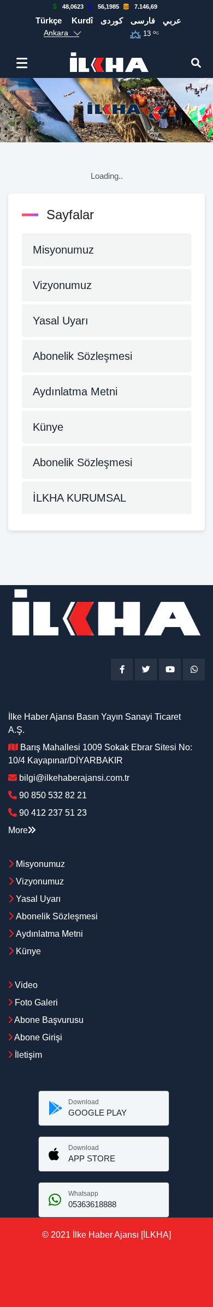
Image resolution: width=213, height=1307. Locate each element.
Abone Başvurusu (48, 1020)
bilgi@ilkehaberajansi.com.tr (74, 777)
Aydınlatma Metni (75, 391)
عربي (172, 20)
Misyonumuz (63, 250)
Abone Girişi (37, 1037)
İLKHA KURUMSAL (79, 498)
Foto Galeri (35, 1002)
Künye (48, 427)
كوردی (111, 20)
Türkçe (49, 20)
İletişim (27, 1054)
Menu (24, 62)
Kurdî (82, 20)
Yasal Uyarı (60, 321)
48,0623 (73, 6)
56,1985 (108, 6)
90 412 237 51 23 (53, 812)
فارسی (143, 20)
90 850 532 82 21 (53, 795)
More (18, 830)
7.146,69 (145, 6)
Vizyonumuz (62, 285)
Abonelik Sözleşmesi (82, 356)
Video (25, 985)
